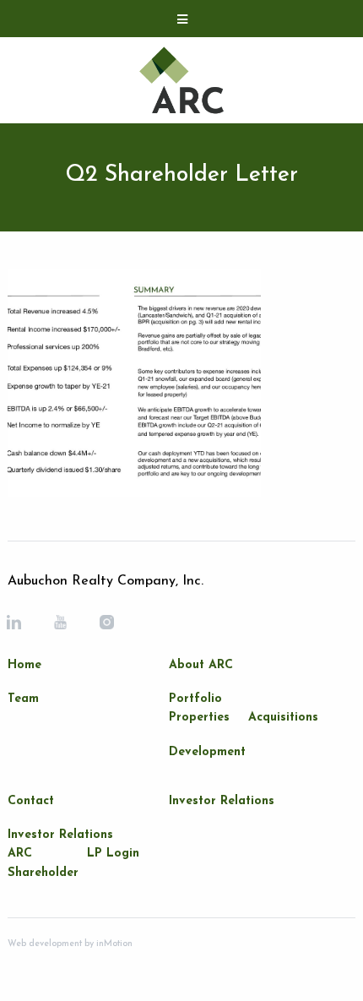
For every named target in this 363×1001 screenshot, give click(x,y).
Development (207, 752)
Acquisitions (283, 717)
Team (23, 699)
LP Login (113, 853)
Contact (31, 801)
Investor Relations (60, 835)
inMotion (113, 944)
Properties (199, 717)
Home (24, 665)
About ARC (201, 665)
